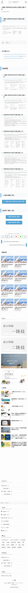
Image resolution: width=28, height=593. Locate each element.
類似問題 (19, 547)
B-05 (21, 58)
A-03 (11, 54)
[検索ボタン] (26, 2)
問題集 (12, 544)
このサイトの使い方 (14, 539)
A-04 (15, 54)
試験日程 (3, 547)
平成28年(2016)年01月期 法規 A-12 (13, 169)
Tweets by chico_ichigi (6, 575)
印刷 (23, 542)
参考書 (3, 544)
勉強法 (19, 542)
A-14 (24, 56)
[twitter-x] (13, 580)
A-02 (8, 54)
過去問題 (14, 547)
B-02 (11, 58)
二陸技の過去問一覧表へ (14, 222)
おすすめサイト (5, 539)
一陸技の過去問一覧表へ (14, 216)
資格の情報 (6, 488)
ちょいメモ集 (5, 527)
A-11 (15, 56)
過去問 (8, 547)
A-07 (24, 54)
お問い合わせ (14, 584)
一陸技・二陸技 (7, 491)
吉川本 (7, 544)
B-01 (8, 58)
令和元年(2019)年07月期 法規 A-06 (13, 114)
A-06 (21, 54)
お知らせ (6, 485)
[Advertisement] (14, 464)
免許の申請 (13, 542)
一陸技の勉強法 (7, 494)
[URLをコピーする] (25, 236)
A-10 (11, 56)
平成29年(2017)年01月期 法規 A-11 (13, 152)
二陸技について (5, 514)
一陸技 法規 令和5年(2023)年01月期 (14, 201)
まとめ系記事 (5, 521)
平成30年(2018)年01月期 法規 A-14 (13, 131)
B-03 (15, 58)
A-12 (18, 56)
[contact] (15, 580)
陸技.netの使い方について (7, 517)
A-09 (8, 56)
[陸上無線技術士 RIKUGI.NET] (14, 2)
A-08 (5, 56)
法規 (19, 544)
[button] (3, 236)
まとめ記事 (22, 539)
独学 (23, 544)
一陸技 (3, 542)
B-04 (18, 58)
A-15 (5, 58)
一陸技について (5, 511)
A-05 (18, 54)
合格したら (4, 530)
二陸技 (7, 542)
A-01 (5, 54)
